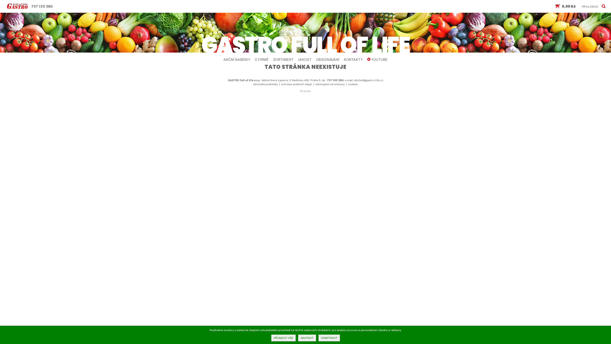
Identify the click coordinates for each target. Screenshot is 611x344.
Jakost (305, 59)
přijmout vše (283, 338)
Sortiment (283, 59)
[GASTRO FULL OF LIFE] (305, 44)
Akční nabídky (236, 59)
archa (307, 91)
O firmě (262, 59)
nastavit (307, 338)
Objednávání (327, 59)
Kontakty (353, 59)
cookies (353, 84)
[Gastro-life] (17, 6)
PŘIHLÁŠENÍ (590, 6)
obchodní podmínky (265, 84)
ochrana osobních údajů (296, 84)
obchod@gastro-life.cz (368, 80)
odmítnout (329, 338)
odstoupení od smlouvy (330, 84)
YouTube (379, 59)
